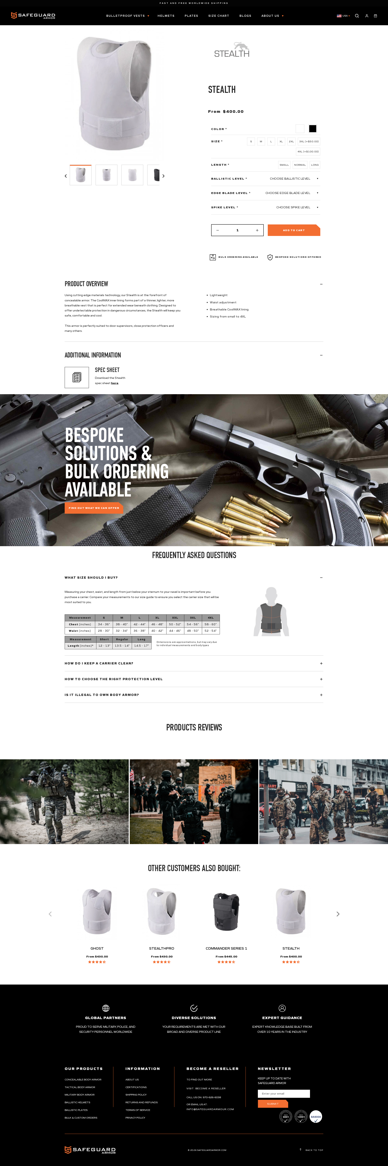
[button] (97, 962)
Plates (191, 16)
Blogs (245, 16)
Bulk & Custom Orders (81, 1117)
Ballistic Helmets (77, 1102)
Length (220, 165)
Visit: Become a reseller (206, 1088)
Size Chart (218, 16)
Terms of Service (137, 1110)
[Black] (313, 128)
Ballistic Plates (76, 1110)
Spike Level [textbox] (224, 207)
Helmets (166, 16)
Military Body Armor (80, 1094)
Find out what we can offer (94, 507)
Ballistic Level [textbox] (229, 178)
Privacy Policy (135, 1117)
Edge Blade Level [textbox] (231, 193)
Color (219, 129)
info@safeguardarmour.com (210, 1109)
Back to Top (314, 1150)
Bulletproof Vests (126, 16)
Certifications (136, 1087)
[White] (300, 128)
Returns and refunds (141, 1102)
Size (217, 141)
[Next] (337, 914)
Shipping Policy (136, 1094)
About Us (270, 16)
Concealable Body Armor (83, 1079)
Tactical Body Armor (80, 1087)
